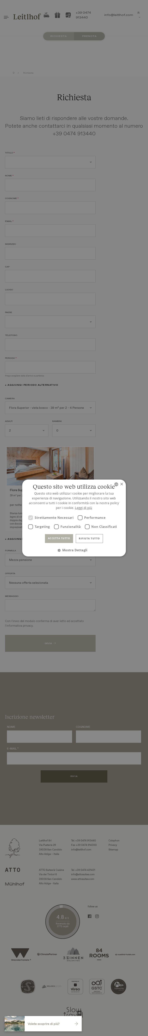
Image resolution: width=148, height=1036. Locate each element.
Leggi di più (83, 508)
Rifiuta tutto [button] (89, 538)
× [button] (121, 484)
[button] (74, 550)
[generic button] (79, 1013)
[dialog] (74, 518)
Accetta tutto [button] (59, 538)
